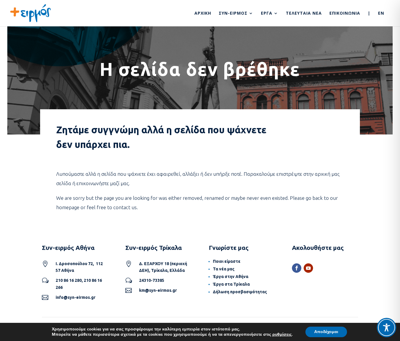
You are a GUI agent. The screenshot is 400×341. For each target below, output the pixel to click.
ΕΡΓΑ (266, 13)
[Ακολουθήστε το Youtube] (308, 268)
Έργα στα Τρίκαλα (231, 284)
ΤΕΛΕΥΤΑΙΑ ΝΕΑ (304, 13)
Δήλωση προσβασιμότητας (240, 291)
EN (381, 13)
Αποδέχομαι (326, 332)
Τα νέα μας (224, 269)
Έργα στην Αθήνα (230, 276)
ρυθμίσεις (282, 334)
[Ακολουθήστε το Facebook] (296, 268)
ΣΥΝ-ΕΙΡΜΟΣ (233, 13)
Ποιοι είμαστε (226, 261)
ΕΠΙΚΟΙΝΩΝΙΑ (344, 13)
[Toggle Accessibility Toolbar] (386, 327)
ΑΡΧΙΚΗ (202, 13)
